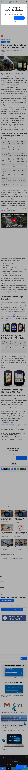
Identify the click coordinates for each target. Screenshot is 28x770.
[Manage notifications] (25, 767)
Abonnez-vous (19, 18)
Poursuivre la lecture (14, 21)
